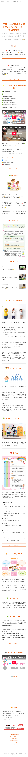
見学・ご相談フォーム (14, 60)
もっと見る (14, 294)
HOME (2, 1)
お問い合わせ (14, 745)
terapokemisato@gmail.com (9, 157)
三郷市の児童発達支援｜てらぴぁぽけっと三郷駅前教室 (14, 27)
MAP (20, 160)
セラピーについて (7, 443)
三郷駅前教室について (14, 740)
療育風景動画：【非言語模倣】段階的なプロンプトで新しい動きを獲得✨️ (10, 268)
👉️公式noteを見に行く (14, 79)
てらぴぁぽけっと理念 (17, 1)
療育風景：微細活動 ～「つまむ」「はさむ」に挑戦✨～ (9, 288)
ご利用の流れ (14, 738)
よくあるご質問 (14, 742)
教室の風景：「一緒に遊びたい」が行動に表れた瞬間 (10, 278)
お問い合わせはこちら (14, 168)
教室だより (9, 1)
